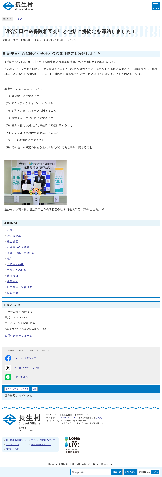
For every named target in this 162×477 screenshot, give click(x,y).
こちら (99, 418)
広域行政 (12, 275)
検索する (117, 472)
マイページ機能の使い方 (43, 440)
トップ (18, 19)
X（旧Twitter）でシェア (28, 368)
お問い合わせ (12, 449)
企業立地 (12, 281)
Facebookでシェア (25, 358)
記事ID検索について (41, 444)
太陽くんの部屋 (17, 270)
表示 (156, 472)
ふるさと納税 (15, 264)
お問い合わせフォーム (18, 335)
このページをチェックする (17, 389)
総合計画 (12, 241)
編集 (35, 389)
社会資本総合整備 (18, 247)
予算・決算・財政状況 (21, 253)
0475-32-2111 (68, 418)
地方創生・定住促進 (19, 287)
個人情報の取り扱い (16, 440)
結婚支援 (12, 293)
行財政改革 (14, 235)
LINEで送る (21, 377)
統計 (10, 258)
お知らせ (12, 230)
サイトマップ (12, 444)
